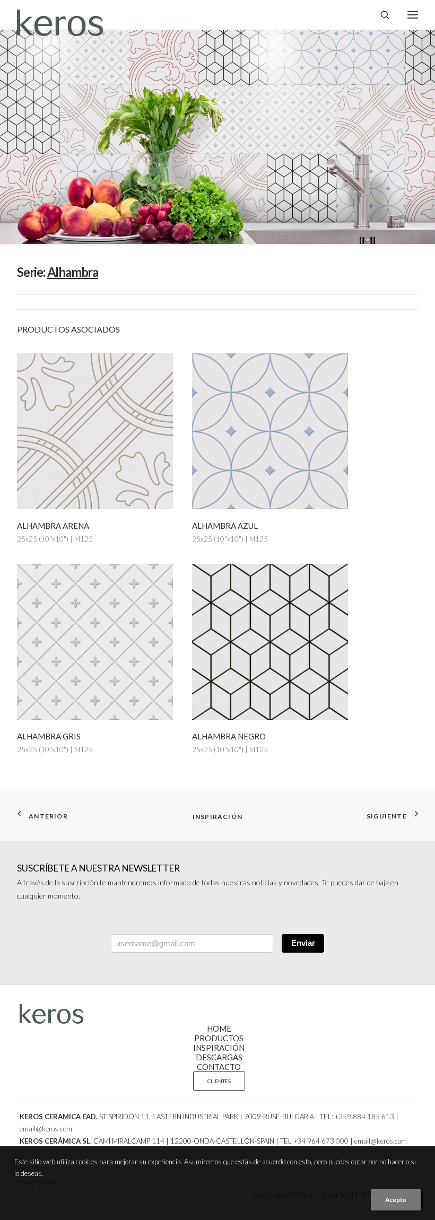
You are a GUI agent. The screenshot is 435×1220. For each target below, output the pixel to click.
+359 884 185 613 (364, 1116)
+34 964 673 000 (321, 1141)
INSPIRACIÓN (219, 1047)
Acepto (395, 1200)
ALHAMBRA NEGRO (229, 736)
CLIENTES (219, 1081)
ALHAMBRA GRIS (49, 736)
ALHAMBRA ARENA (53, 525)
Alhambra (72, 272)
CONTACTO (219, 1066)
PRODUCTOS (218, 1038)
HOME (219, 1028)
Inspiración (217, 817)
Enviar (303, 942)
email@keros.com (46, 1129)
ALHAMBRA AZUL (225, 525)
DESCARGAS (219, 1057)
